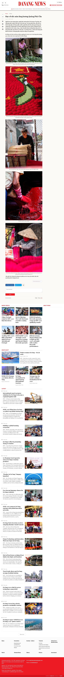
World (39, 8)
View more (22, 634)
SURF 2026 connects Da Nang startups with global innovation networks (12, 508)
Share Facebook (10, 285)
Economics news (17, 645)
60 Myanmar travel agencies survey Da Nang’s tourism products (11, 459)
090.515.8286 (59, 5)
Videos (46, 8)
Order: (36, 297)
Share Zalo (19, 285)
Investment (54, 652)
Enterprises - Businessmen (33, 8)
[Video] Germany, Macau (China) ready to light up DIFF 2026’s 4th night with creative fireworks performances (36, 341)
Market (15, 647)
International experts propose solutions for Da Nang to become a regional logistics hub (13, 394)
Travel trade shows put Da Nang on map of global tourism (12, 572)
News (14, 8)
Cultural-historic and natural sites (44, 648)
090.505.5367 (53, 5)
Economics (17, 8)
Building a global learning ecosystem (11, 426)
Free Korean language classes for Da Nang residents (13, 491)
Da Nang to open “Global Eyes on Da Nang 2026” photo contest (13, 620)
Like (41, 297)
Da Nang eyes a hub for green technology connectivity (12, 588)
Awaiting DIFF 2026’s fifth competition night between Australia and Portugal (8, 339)
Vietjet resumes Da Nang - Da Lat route (30, 353)
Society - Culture (22, 8)
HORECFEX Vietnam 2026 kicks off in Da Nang (8, 377)
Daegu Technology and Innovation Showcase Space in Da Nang (13, 540)
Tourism (26, 8)
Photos (49, 8)
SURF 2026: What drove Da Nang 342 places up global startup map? (13, 410)
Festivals (40, 643)
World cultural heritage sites (44, 646)
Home (6, 13)
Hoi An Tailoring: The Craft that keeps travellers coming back (22, 319)
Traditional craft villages (43, 644)
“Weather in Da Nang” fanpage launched (12, 475)
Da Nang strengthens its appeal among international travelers (20, 379)
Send (10, 294)
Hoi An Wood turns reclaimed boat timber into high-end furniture (13, 556)
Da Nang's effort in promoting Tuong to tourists (12, 442)
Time (39, 297)
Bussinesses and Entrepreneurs (17, 644)
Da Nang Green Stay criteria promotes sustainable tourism (12, 604)
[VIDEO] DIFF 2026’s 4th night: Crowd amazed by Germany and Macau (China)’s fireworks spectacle (22, 339)
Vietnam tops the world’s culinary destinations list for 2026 (36, 378)
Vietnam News (42, 8)
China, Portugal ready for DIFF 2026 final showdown (8, 318)
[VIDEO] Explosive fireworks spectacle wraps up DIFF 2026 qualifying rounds (36, 319)
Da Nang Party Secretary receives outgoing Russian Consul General (13, 523)
